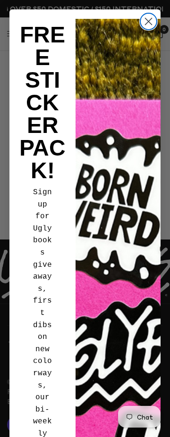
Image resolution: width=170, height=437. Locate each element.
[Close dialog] (148, 21)
